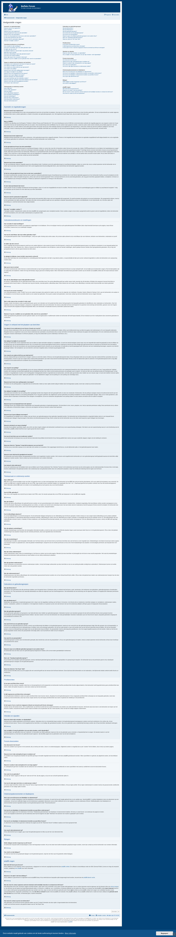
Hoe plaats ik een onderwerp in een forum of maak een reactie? (19, 64)
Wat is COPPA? (8, 29)
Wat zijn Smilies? (8, 91)
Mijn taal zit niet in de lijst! (10, 52)
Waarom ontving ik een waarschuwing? (13, 76)
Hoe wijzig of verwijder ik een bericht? (13, 65)
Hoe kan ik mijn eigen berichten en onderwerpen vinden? (77, 66)
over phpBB (18, 868)
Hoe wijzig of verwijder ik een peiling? (13, 71)
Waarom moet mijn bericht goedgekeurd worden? (16, 81)
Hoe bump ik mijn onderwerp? (11, 82)
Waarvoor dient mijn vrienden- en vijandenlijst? (74, 53)
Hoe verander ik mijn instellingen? (12, 46)
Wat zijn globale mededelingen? (11, 94)
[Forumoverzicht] (12, 8)
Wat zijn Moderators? (68, 29)
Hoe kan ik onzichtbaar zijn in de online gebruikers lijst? (17, 47)
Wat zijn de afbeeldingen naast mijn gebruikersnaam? (17, 54)
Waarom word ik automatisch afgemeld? (14, 39)
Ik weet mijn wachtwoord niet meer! (12, 37)
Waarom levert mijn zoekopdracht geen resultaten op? (76, 61)
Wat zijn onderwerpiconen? (10, 100)
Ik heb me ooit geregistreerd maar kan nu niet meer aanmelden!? (20, 36)
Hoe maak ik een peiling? (10, 68)
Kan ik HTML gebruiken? (10, 89)
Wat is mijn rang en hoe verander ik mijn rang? (15, 57)
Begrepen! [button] (164, 933)
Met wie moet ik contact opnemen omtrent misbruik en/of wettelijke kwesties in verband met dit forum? (88, 91)
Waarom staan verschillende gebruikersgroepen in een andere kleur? (80, 36)
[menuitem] (6, 15)
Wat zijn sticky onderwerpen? (11, 97)
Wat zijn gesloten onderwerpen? (12, 99)
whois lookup (114, 886)
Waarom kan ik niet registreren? (12, 31)
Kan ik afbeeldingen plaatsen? (11, 93)
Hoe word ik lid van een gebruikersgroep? (73, 32)
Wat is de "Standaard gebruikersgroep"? (73, 37)
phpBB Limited (65, 866)
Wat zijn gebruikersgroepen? (70, 31)
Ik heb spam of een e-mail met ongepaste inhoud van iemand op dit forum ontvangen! (84, 47)
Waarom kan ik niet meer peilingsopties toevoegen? (16, 70)
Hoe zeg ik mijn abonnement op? (71, 76)
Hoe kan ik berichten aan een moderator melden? (16, 78)
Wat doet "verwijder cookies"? (11, 40)
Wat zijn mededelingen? (10, 96)
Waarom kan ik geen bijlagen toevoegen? (14, 75)
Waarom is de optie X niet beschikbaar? (72, 90)
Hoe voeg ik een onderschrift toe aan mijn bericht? (16, 67)
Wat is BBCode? (8, 88)
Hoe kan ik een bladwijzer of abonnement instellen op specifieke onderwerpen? (82, 73)
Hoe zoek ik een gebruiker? (69, 64)
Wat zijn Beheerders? (68, 28)
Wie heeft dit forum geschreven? (71, 88)
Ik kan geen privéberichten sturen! (71, 44)
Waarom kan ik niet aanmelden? (12, 34)
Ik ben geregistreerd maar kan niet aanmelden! (15, 32)
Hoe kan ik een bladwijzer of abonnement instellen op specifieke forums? (80, 74)
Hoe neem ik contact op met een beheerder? (74, 93)
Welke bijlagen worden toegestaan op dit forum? (74, 81)
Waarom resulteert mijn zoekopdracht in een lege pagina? (77, 63)
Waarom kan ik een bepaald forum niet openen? (16, 73)
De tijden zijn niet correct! (10, 49)
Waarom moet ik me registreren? (12, 28)
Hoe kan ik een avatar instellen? (12, 55)
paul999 (70, 921)
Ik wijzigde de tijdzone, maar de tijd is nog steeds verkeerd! (18, 50)
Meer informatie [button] (70, 933)
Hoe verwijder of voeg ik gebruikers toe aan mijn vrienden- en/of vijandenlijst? (82, 54)
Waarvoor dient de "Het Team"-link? (71, 39)
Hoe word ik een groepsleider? (70, 34)
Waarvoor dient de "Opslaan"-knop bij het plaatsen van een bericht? (20, 79)
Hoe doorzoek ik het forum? (69, 60)
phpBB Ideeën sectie (89, 877)
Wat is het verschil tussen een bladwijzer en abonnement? (77, 71)
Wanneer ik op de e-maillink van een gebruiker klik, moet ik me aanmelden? (22, 58)
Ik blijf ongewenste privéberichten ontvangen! (74, 46)
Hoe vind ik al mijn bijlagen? (69, 83)
